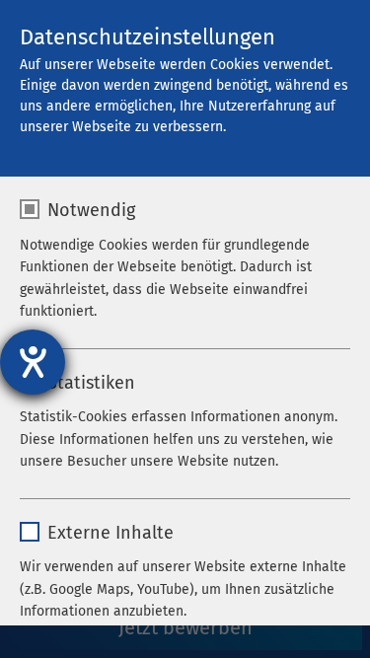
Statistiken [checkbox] (91, 383)
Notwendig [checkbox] (91, 210)
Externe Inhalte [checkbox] (110, 533)
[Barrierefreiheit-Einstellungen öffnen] (32, 362)
